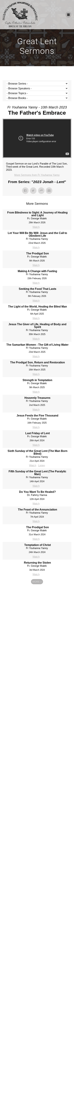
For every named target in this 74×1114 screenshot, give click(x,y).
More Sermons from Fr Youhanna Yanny (37, 174)
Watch (36, 227)
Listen (41, 465)
